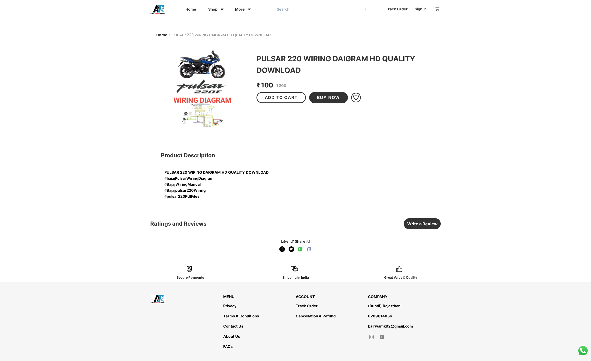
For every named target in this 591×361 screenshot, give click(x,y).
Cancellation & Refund (316, 316)
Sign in (421, 9)
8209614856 (380, 316)
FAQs (228, 346)
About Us (231, 336)
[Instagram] (371, 337)
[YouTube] (382, 337)
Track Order (397, 9)
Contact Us (233, 326)
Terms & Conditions (241, 316)
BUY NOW (328, 97)
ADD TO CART (281, 97)
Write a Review (422, 223)
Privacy (229, 306)
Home (161, 35)
